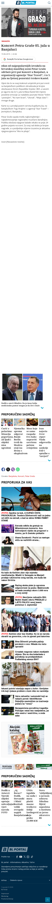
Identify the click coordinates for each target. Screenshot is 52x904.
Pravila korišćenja (7, 899)
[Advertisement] (26, 258)
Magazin (6, 41)
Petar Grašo (30, 476)
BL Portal (4, 889)
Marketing (4, 896)
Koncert (21, 476)
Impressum (5, 893)
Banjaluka (13, 476)
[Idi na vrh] (47, 899)
